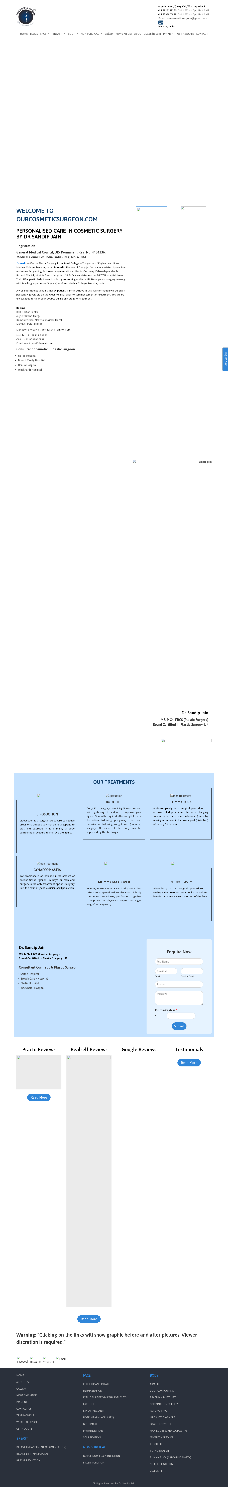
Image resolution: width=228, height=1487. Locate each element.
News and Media (26, 1395)
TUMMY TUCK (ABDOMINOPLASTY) (170, 1457)
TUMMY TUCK (181, 802)
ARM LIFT (155, 1384)
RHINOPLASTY (181, 882)
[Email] (61, 1362)
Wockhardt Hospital (30, 369)
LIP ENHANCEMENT (94, 1410)
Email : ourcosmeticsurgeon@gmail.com (182, 18)
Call (180, 10)
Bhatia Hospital (27, 365)
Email (157, 976)
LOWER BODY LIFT (161, 1424)
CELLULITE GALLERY (161, 1464)
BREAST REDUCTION (28, 1460)
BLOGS (34, 33)
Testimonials (25, 1415)
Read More (39, 1097)
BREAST (57, 33)
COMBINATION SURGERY (164, 1404)
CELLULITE (156, 1470)
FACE (43, 33)
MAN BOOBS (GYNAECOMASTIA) (168, 1430)
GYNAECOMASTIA (47, 870)
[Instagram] (35, 1362)
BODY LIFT (114, 802)
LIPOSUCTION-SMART (162, 1417)
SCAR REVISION (92, 1437)
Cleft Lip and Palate (96, 1384)
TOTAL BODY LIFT (160, 1450)
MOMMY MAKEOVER (114, 882)
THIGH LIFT (157, 1444)
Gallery (109, 33)
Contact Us (24, 1408)
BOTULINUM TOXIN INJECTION (101, 1455)
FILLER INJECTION (93, 1462)
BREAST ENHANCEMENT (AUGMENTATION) (41, 1447)
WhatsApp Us (193, 10)
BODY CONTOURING (162, 1390)
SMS (206, 10)
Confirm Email (187, 976)
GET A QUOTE (185, 33)
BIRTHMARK (90, 1424)
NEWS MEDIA (124, 33)
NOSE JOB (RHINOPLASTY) (98, 1417)
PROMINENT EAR (93, 1430)
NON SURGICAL (90, 33)
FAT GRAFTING (158, 1410)
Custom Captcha (166, 1010)
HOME (24, 33)
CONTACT (202, 33)
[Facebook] (22, 1362)
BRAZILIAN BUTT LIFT (163, 1397)
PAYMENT (169, 33)
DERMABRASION (92, 1390)
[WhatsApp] (48, 1362)
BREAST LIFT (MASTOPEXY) (32, 1453)
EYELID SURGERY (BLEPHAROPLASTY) (105, 1397)
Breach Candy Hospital (31, 360)
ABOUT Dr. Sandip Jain (147, 33)
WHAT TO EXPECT (26, 1422)
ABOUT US (22, 1382)
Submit (179, 1026)
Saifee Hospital (27, 355)
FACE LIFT (89, 1404)
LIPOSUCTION (47, 814)
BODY (71, 33)
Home (20, 1375)
